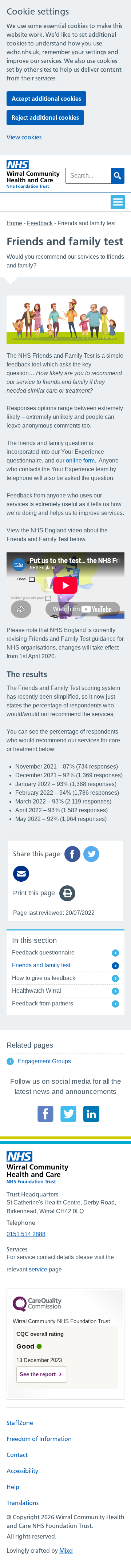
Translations (23, 1503)
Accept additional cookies (46, 98)
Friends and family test (41, 965)
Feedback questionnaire (43, 952)
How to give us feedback (43, 978)
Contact (17, 1454)
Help (13, 1486)
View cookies (24, 137)
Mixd (66, 1550)
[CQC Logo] (37, 1310)
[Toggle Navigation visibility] (118, 202)
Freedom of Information (39, 1438)
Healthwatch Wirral (36, 991)
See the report (38, 1374)
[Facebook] (45, 1114)
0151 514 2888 (26, 1234)
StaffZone (20, 1422)
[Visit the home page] (33, 174)
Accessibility (22, 1470)
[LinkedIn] (91, 1114)
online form (80, 460)
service (38, 1269)
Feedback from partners (42, 1003)
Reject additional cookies (45, 117)
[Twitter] (68, 1114)
